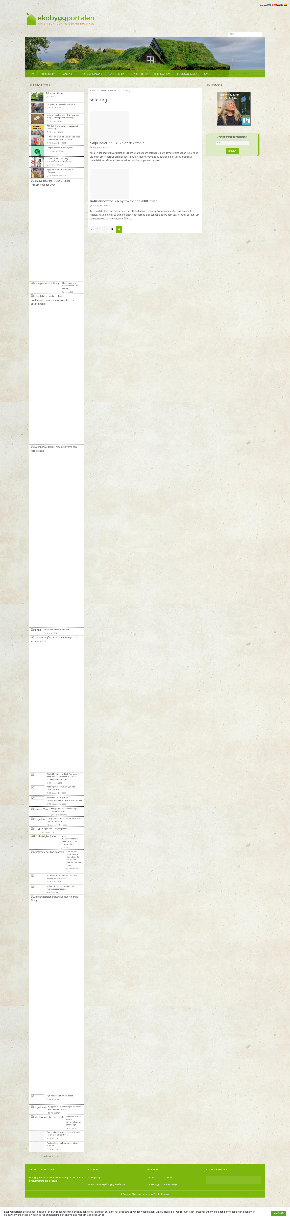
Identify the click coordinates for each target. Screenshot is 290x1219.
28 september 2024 (57, 176)
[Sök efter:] (245, 34)
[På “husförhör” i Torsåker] (55, 183)
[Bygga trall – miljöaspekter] (35, 829)
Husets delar (108, 90)
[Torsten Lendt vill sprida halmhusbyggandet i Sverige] (47, 1117)
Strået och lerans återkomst (56, 630)
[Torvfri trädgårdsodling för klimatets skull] (55, 639)
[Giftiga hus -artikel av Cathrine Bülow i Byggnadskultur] (38, 819)
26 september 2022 (58, 825)
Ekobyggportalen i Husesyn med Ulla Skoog (70, 286)
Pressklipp (48, 73)
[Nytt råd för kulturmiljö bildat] (37, 1099)
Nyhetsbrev (139, 73)
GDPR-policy (94, 1177)
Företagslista (187, 73)
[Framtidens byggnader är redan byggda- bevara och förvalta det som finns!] (47, 852)
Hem (31, 73)
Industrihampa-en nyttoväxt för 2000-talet (123, 201)
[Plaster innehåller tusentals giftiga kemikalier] (55, 300)
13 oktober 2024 (56, 165)
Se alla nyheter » (49, 1156)
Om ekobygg (153, 1184)
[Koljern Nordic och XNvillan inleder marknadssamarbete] (37, 889)
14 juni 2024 (51, 633)
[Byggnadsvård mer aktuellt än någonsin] (37, 173)
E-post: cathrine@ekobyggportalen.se (106, 1184)
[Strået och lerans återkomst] (36, 630)
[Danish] (261, 4)
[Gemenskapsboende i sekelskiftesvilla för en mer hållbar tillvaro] (37, 1136)
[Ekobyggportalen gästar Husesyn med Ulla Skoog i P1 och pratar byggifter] (55, 898)
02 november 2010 (101, 147)
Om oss (151, 1177)
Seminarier (168, 1177)
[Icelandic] (278, 4)
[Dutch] (265, 4)
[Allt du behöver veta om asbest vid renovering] (37, 130)
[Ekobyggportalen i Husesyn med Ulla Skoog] (45, 283)
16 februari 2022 (56, 882)
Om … (207, 73)
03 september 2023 (57, 804)
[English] (268, 4)
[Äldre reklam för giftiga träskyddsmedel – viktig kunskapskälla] (37, 801)
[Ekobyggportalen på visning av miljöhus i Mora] (40, 809)
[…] (162, 160)
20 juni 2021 (54, 1149)
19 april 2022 (68, 848)
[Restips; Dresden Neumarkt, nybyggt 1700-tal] (37, 1147)
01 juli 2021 (73, 1128)
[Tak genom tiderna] (37, 97)
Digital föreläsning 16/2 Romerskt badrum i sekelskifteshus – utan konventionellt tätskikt (62, 777)
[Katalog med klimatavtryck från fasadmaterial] (37, 790)
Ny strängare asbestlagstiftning (61, 104)
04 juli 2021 (54, 1099)
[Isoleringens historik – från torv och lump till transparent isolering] (37, 119)
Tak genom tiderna (54, 93)
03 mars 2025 (55, 108)
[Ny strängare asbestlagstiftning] (37, 108)
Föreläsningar (91, 73)
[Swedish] (285, 4)
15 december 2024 (57, 143)
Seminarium (162, 73)
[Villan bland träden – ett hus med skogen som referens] (37, 879)
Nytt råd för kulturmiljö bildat (60, 1096)
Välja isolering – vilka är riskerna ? (117, 143)
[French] (271, 4)
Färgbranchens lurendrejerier (59, 148)
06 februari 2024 (56, 783)
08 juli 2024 (69, 292)
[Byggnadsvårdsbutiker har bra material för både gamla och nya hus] (55, 449)
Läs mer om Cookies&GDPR (88, 1214)
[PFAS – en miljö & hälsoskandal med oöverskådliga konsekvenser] (37, 140)
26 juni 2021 (54, 1138)
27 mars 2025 (54, 97)
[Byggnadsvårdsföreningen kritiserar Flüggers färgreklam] (38, 1107)
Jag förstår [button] (278, 1213)
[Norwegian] (281, 4)
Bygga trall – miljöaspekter (54, 829)
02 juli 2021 (55, 1113)
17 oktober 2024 (56, 151)
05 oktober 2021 (56, 892)
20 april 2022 (50, 832)
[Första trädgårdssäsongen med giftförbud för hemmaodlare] (44, 836)
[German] (275, 4)
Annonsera (117, 73)
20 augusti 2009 (100, 205)
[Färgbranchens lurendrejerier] (37, 151)
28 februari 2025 (56, 121)
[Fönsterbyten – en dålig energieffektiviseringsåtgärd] (37, 162)
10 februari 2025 (56, 132)
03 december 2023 (57, 793)
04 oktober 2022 (60, 815)
